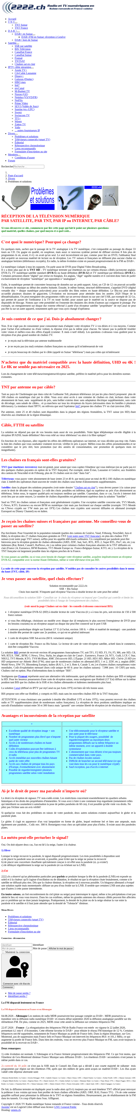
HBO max (20, 82)
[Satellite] (17, 43)
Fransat (18, 58)
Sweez (18, 112)
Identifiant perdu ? (17, 996)
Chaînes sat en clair (25, 64)
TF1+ (18, 118)
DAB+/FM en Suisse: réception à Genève (43, 37)
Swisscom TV (22, 115)
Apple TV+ (21, 70)
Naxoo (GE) (21, 94)
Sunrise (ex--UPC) (24, 109)
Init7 (17, 85)
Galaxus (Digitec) (24, 79)
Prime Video (21, 103)
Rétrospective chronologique (30, 145)
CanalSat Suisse (23, 55)
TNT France (21, 27)
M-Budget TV (22, 91)
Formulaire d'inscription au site (31, 151)
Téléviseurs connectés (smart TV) (32, 139)
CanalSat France (23, 52)
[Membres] (19, 155)
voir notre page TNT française (84, 536)
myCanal (19, 88)
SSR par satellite (23, 46)
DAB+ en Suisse (24, 34)
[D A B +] (18, 31)
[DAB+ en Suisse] (34, 34)
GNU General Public (65, 1107)
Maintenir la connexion (17, 952)
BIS (16, 652)
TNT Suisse (21, 24)
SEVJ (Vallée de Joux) (27, 106)
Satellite (12, 43)
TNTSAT (20, 61)
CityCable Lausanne (25, 73)
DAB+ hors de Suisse (26, 40)
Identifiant (38, 944)
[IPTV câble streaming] (32, 68)
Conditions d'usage (25, 157)
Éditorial (19, 142)
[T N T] (16, 22)
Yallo (17, 127)
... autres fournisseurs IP (27, 130)
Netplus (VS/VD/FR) (26, 97)
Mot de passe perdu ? (19, 993)
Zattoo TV (20, 124)
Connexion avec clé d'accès (16, 983)
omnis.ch (16, 1110)
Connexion (8, 987)
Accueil (12, 18)
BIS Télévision (23, 49)
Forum (11, 160)
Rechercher (7, 166)
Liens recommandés (25, 148)
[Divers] (16, 134)
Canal (17, 688)
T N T (11, 21)
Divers (11, 133)
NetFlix (19, 100)
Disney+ (19, 76)
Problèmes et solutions (26, 136)
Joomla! (5, 1107)
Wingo (18, 121)
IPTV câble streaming (19, 67)
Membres (13, 154)
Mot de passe (40, 948)
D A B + (12, 30)
